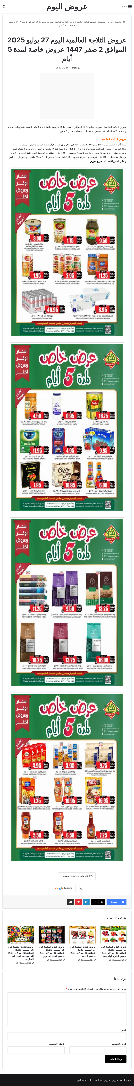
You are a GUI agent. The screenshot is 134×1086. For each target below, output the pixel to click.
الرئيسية (119, 22)
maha (74, 68)
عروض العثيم (125, 1080)
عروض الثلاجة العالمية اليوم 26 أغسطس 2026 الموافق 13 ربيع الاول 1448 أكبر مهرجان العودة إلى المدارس (21, 952)
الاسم (123, 1030)
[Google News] (62, 888)
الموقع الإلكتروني (57, 1044)
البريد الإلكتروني (119, 1044)
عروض (93, 161)
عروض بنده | (104, 1080)
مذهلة (11, 126)
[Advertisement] (67, 96)
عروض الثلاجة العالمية (86, 22)
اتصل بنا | (93, 1080)
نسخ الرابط (47, 876)
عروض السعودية (105, 22)
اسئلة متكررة (82, 1080)
